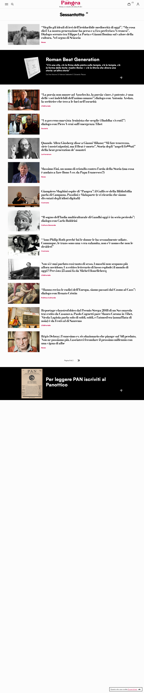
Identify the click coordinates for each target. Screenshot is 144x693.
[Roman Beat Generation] (31, 67)
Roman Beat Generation (72, 59)
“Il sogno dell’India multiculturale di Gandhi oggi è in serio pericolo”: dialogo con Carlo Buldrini (88, 219)
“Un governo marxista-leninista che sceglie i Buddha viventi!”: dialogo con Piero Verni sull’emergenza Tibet (83, 122)
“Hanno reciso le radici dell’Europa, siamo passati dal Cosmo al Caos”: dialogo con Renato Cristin (88, 291)
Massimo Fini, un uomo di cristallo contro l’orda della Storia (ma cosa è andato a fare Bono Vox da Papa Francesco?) (87, 170)
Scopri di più (132, 689)
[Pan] (31, 383)
